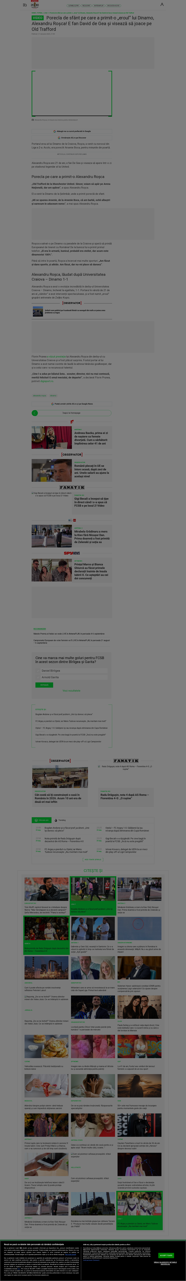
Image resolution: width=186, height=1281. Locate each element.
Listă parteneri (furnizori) (91, 1260)
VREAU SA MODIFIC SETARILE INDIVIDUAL (165, 1263)
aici (19, 1269)
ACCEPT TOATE (166, 1255)
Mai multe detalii (70, 1254)
